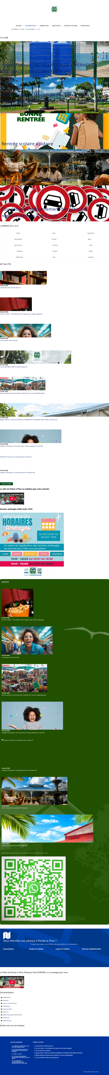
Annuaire (55, 251)
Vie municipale (30, 25)
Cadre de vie (44, 25)
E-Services (55, 245)
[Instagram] (96, 2)
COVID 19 (5, 1012)
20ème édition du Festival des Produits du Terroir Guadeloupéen (22, 393)
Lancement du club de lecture (10, 288)
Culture (18, 233)
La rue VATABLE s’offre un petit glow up (14, 367)
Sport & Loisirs (18, 245)
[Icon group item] (5, 1028)
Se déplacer (85, 25)
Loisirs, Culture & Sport (10, 1003)
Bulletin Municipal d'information (12, 1015)
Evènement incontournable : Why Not (14, 845)
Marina (91, 251)
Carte (54, 257)
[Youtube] (94, 2)
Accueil (18, 25)
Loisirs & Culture (70, 25)
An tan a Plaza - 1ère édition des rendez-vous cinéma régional (21, 314)
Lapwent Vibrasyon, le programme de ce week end (17, 472)
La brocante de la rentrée (9, 340)
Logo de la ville (7, 1009)
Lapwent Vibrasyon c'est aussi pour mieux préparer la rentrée (21, 446)
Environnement (18, 239)
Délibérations (19, 257)
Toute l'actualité (6, 484)
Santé (90, 245)
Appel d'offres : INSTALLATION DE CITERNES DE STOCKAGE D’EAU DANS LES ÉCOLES (28, 420)
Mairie (89, 239)
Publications (6, 1006)
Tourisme (54, 239)
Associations (91, 233)
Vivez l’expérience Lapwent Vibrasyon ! (15, 808)
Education (56, 25)
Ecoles (54, 233)
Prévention (19, 251)
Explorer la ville (54, 957)
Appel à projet (7, 1020)
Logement (90, 257)
